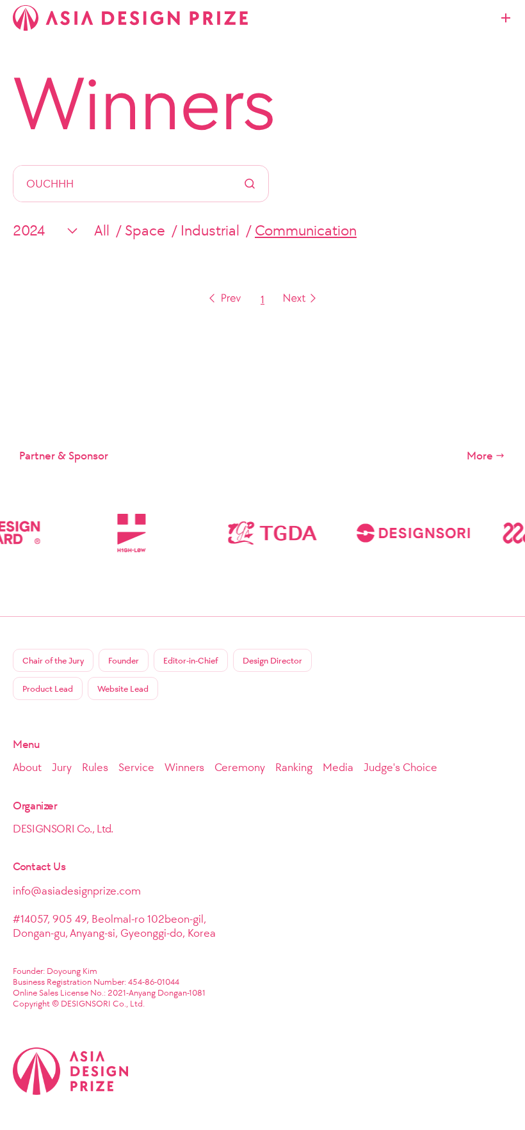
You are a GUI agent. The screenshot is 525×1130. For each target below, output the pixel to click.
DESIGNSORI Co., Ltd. (63, 829)
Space (145, 230)
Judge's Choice (400, 767)
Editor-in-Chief (190, 660)
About (27, 767)
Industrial (210, 230)
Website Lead (123, 688)
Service (136, 767)
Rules (95, 767)
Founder (123, 660)
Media (338, 767)
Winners (144, 104)
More (480, 456)
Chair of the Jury (53, 660)
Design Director (272, 660)
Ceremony (239, 767)
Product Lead (47, 688)
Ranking (293, 767)
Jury (62, 767)
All (101, 230)
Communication (306, 230)
